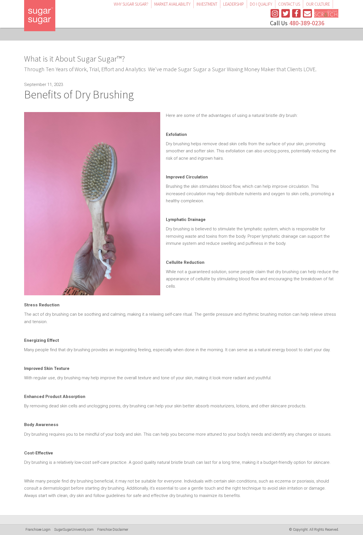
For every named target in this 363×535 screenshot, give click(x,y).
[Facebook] (296, 13)
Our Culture (318, 4)
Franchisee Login (38, 530)
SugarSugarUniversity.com (74, 530)
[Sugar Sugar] (39, 15)
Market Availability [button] (172, 4)
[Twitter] (285, 13)
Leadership (233, 4)
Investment (207, 4)
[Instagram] (275, 13)
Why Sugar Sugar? (131, 4)
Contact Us (289, 4)
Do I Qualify (261, 4)
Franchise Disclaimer (112, 530)
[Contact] (307, 13)
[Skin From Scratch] (326, 13)
